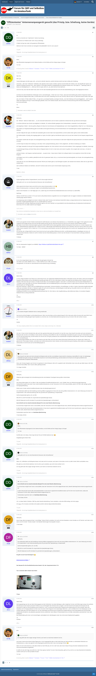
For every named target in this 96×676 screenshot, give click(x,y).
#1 (93, 32)
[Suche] (92, 2)
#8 (93, 257)
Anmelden (86, 1)
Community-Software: (48, 674)
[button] (78, 2)
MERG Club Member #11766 (56, 68)
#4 (93, 115)
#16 (93, 477)
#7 (93, 241)
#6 (93, 219)
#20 (93, 627)
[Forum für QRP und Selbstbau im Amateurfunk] (48, 10)
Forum (42, 68)
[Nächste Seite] (8, 28)
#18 (93, 532)
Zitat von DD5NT (24, 635)
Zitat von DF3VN (24, 481)
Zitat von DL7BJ (23, 423)
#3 (93, 73)
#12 (93, 349)
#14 (93, 419)
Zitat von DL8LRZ (24, 354)
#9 (93, 273)
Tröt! (47, 68)
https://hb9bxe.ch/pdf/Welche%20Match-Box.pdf (51, 244)
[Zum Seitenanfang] (93, 674)
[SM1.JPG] (29, 582)
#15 (93, 448)
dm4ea (29, 214)
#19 (93, 598)
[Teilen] (93, 28)
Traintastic (37, 68)
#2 (93, 56)
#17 (93, 514)
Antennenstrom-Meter (23, 560)
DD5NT (10, 24)
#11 (93, 330)
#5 (93, 176)
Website (31, 68)
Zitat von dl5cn (23, 309)
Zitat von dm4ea (24, 452)
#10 (93, 305)
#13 (93, 371)
